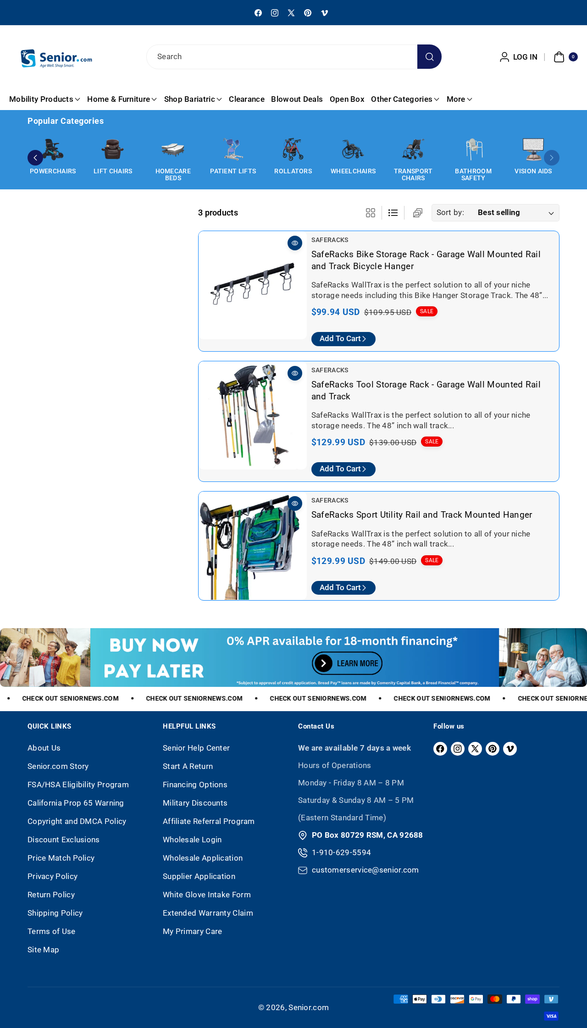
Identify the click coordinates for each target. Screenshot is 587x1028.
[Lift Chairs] (112, 149)
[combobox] (293, 56)
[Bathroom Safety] (473, 149)
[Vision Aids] (533, 149)
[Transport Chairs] (413, 149)
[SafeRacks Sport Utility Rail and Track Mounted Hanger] (253, 546)
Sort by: (450, 212)
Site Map (43, 949)
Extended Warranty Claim (208, 912)
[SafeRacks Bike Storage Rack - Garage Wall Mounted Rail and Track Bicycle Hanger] (253, 285)
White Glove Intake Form (207, 894)
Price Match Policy (61, 857)
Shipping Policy (55, 912)
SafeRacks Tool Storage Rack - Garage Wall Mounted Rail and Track (426, 390)
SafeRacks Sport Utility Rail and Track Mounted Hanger (421, 514)
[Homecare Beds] (172, 149)
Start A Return (188, 766)
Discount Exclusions (64, 839)
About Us (44, 747)
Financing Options (195, 784)
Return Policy (51, 894)
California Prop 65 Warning (76, 802)
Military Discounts (195, 802)
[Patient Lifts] (233, 149)
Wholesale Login (192, 839)
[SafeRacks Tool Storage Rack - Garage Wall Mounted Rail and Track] (253, 415)
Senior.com (308, 1007)
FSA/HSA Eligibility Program (78, 784)
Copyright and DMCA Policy (77, 821)
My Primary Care (192, 931)
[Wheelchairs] (353, 149)
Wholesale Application (203, 857)
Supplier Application (199, 876)
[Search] (429, 56)
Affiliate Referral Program (209, 821)
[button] (564, 57)
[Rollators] (293, 149)
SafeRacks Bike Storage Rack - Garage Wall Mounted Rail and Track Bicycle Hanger (426, 260)
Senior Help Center (196, 747)
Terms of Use (52, 931)
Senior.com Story (58, 766)
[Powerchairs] (52, 149)
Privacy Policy (53, 876)
